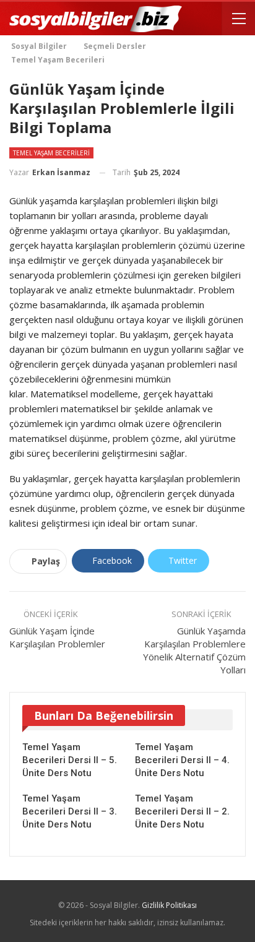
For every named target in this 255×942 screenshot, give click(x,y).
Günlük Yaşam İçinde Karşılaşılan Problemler (57, 637)
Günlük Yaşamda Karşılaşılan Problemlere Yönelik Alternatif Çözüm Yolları (194, 650)
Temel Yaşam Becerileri (51, 153)
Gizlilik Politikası (169, 905)
